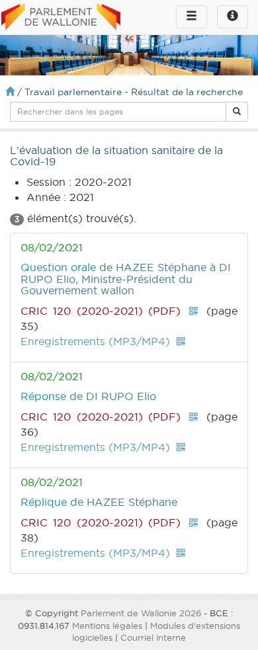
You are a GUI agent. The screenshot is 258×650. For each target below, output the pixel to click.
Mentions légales (107, 625)
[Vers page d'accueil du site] (60, 17)
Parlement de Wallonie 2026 (141, 613)
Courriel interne (153, 637)
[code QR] (193, 310)
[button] (237, 112)
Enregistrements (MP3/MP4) (95, 341)
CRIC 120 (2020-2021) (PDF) (101, 310)
